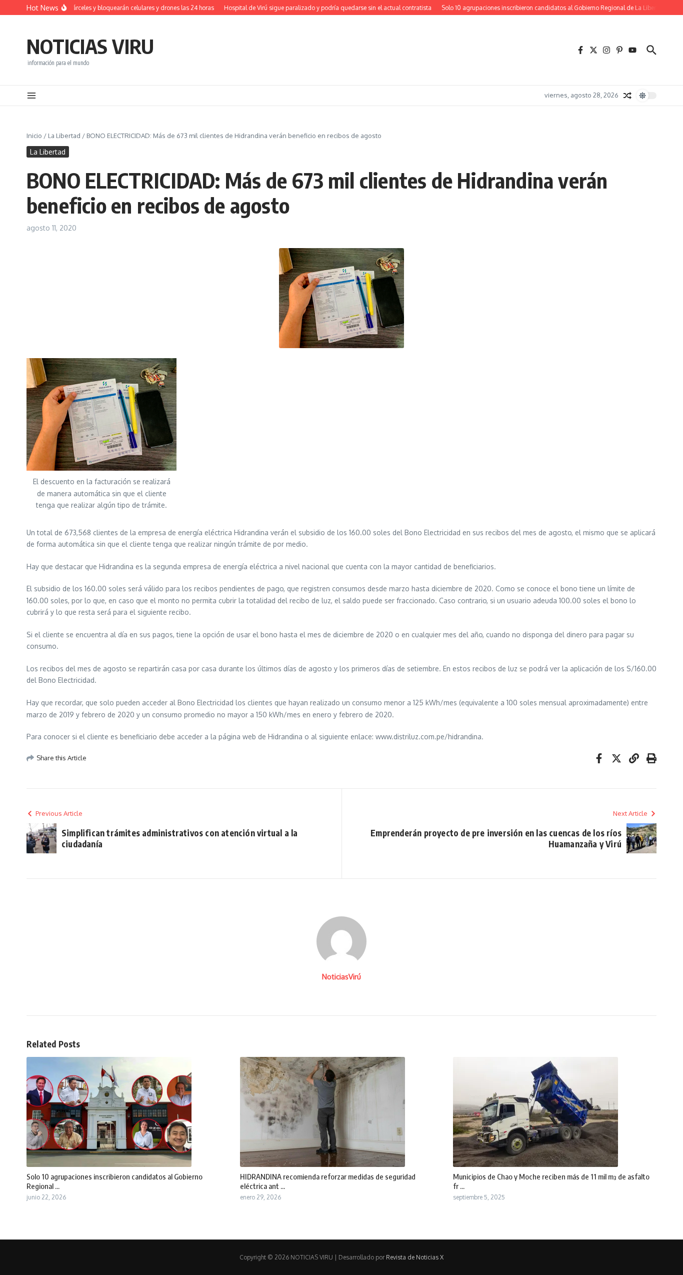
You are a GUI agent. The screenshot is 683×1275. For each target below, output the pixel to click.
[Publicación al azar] (628, 96)
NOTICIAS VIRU (90, 46)
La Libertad (64, 136)
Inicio (34, 136)
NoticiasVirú (341, 976)
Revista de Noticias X (415, 1257)
